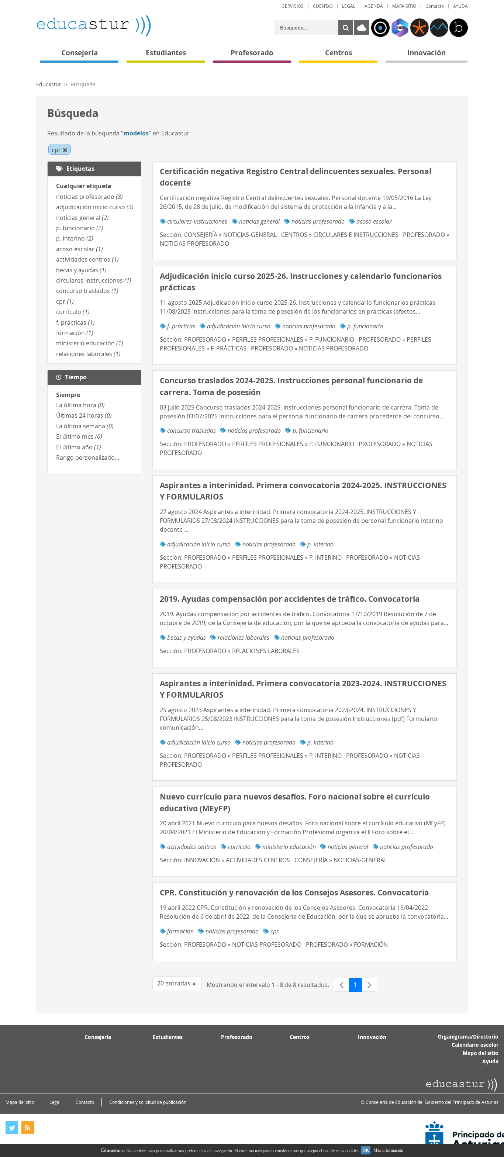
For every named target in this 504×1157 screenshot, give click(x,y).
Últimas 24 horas (84, 415)
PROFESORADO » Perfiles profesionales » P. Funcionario (269, 339)
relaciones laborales (88, 354)
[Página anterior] (341, 985)
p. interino (74, 238)
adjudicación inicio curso (95, 207)
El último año (78, 447)
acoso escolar (79, 249)
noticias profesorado (89, 197)
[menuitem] (293, 6)
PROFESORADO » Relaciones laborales (242, 651)
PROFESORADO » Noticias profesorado (309, 348)
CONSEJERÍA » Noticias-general (230, 235)
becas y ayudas (81, 270)
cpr (65, 301)
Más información (388, 1150)
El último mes (79, 436)
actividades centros (87, 259)
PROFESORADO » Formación (347, 944)
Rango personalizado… (88, 457)
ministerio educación (89, 343)
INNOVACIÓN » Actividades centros (237, 860)
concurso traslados (87, 291)
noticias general (82, 218)
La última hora (80, 405)
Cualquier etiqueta (83, 186)
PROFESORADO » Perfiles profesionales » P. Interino (263, 557)
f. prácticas (75, 322)
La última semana (85, 426)
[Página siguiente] (369, 985)
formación (74, 333)
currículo (73, 312)
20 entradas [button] (179, 984)
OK (365, 1150)
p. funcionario (79, 228)
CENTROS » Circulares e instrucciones (339, 235)
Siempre (68, 395)
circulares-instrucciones (93, 280)
